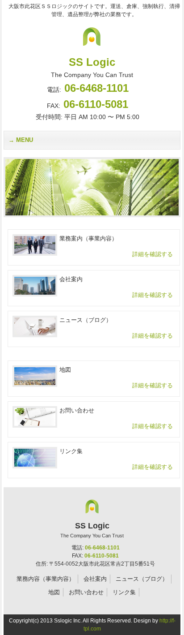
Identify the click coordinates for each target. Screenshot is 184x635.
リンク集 (124, 592)
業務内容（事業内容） (46, 578)
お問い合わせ (86, 592)
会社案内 (95, 578)
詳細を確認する (152, 254)
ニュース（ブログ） (142, 578)
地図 (54, 592)
